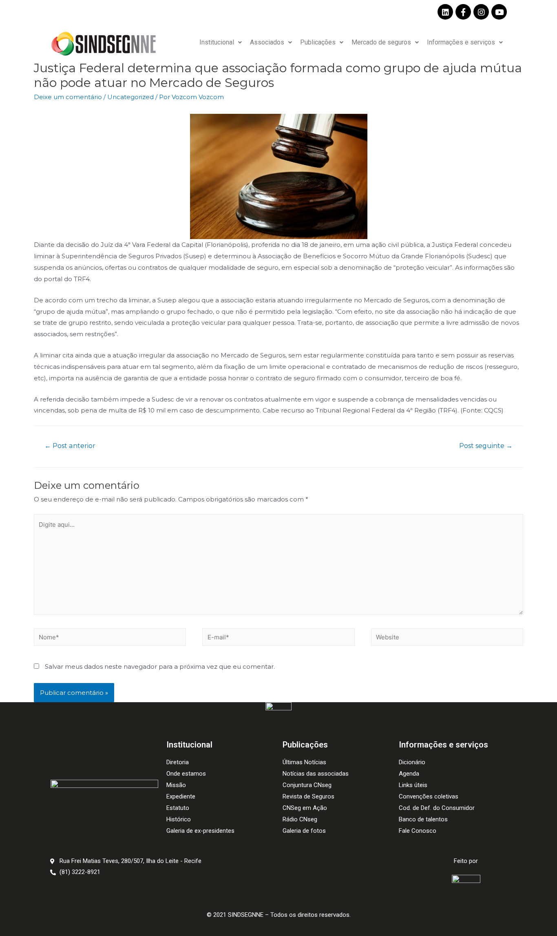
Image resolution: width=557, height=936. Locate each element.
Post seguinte (486, 446)
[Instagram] (481, 12)
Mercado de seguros (381, 42)
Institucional (216, 42)
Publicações (318, 42)
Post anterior (69, 446)
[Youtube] (499, 12)
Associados (267, 42)
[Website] (447, 638)
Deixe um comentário (68, 97)
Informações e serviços (461, 42)
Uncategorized (130, 97)
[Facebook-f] (463, 12)
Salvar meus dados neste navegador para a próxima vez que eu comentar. (160, 666)
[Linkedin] (445, 12)
